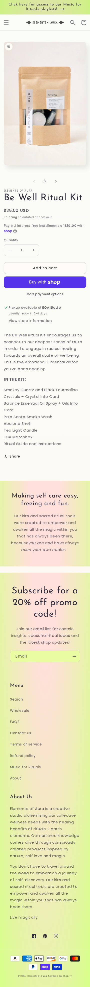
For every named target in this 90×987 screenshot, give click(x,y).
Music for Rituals (25, 766)
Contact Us (20, 733)
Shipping (10, 217)
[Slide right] (56, 181)
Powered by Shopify (60, 976)
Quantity (11, 240)
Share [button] (15, 456)
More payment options (45, 294)
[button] (6, 22)
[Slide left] (34, 181)
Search (16, 699)
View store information (30, 320)
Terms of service (26, 744)
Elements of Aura (36, 976)
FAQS (15, 721)
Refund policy (23, 755)
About (15, 778)
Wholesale (19, 710)
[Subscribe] (74, 656)
